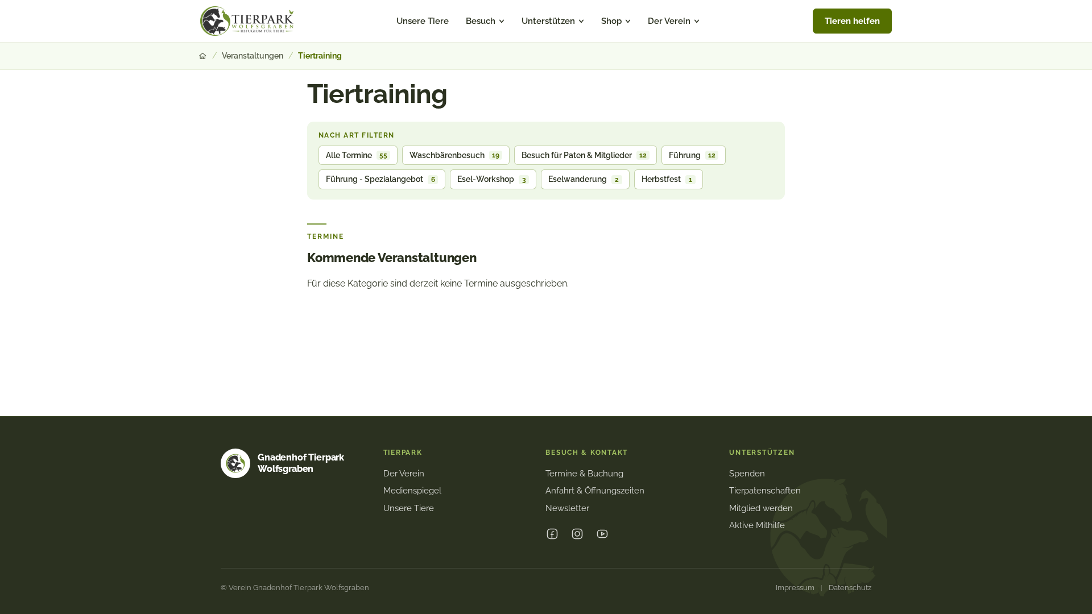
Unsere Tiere (422, 21)
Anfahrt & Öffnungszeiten (594, 491)
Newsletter (567, 508)
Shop (611, 21)
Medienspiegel (412, 491)
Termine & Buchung (584, 473)
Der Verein (669, 21)
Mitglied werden (761, 508)
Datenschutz (850, 587)
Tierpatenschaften (765, 491)
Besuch (480, 21)
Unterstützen (548, 21)
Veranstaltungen (252, 55)
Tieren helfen (852, 21)
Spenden (747, 473)
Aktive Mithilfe (757, 525)
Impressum (795, 587)
